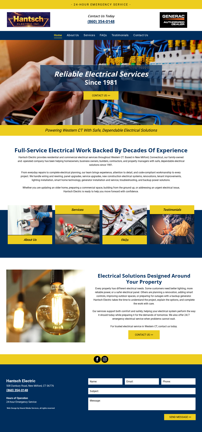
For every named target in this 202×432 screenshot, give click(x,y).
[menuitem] (58, 35)
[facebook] (97, 360)
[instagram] (104, 360)
